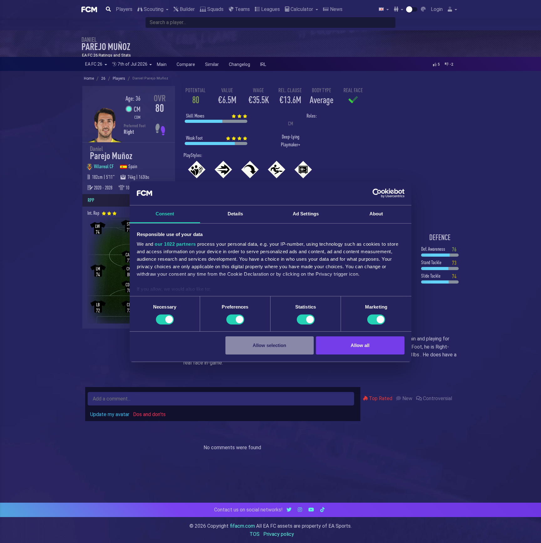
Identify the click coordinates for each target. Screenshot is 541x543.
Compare (186, 64)
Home (89, 78)
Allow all (360, 345)
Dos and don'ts (149, 414)
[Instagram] (300, 510)
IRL (263, 64)
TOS (255, 534)
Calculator (301, 9)
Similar (212, 64)
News (336, 9)
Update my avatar (109, 414)
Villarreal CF (104, 166)
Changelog (239, 64)
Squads (215, 9)
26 (103, 78)
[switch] (235, 319)
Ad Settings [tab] (306, 213)
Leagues (270, 9)
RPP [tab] (91, 200)
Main (162, 64)
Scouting (153, 9)
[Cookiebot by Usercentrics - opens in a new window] (377, 193)
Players (124, 9)
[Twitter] (288, 510)
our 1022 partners (175, 244)
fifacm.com (242, 526)
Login (437, 9)
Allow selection (269, 345)
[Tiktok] (322, 510)
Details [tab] (235, 213)
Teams (242, 9)
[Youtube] (311, 510)
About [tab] (376, 213)
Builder (186, 9)
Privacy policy (278, 534)
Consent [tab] (165, 213)
